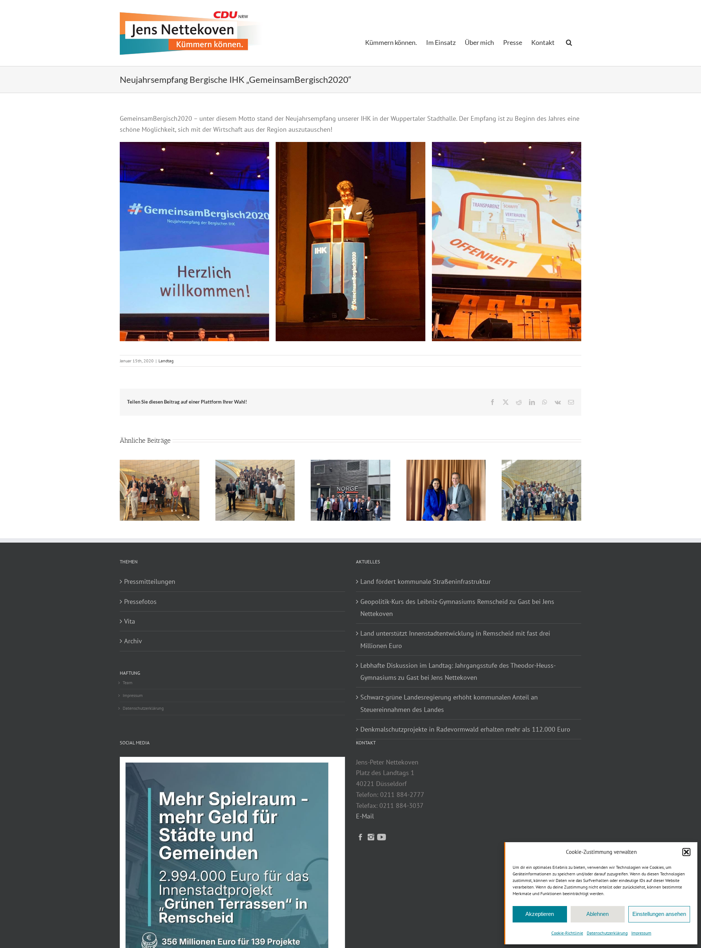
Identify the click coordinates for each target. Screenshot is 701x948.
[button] (686, 852)
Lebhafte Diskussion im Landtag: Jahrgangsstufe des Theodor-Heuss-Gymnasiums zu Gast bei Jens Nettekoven (458, 671)
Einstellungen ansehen (659, 914)
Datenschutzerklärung (607, 933)
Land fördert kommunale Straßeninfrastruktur (425, 581)
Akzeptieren (539, 914)
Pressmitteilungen (149, 581)
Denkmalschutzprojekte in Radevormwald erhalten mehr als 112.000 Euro (465, 729)
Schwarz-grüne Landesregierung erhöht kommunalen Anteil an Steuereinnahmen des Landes (449, 703)
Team (128, 682)
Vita (129, 621)
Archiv (133, 641)
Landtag (165, 360)
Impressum (641, 933)
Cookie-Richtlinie (567, 933)
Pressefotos (140, 601)
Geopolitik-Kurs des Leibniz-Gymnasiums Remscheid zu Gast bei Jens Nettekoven (457, 607)
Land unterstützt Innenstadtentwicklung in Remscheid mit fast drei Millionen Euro (455, 639)
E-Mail (365, 816)
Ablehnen (597, 914)
